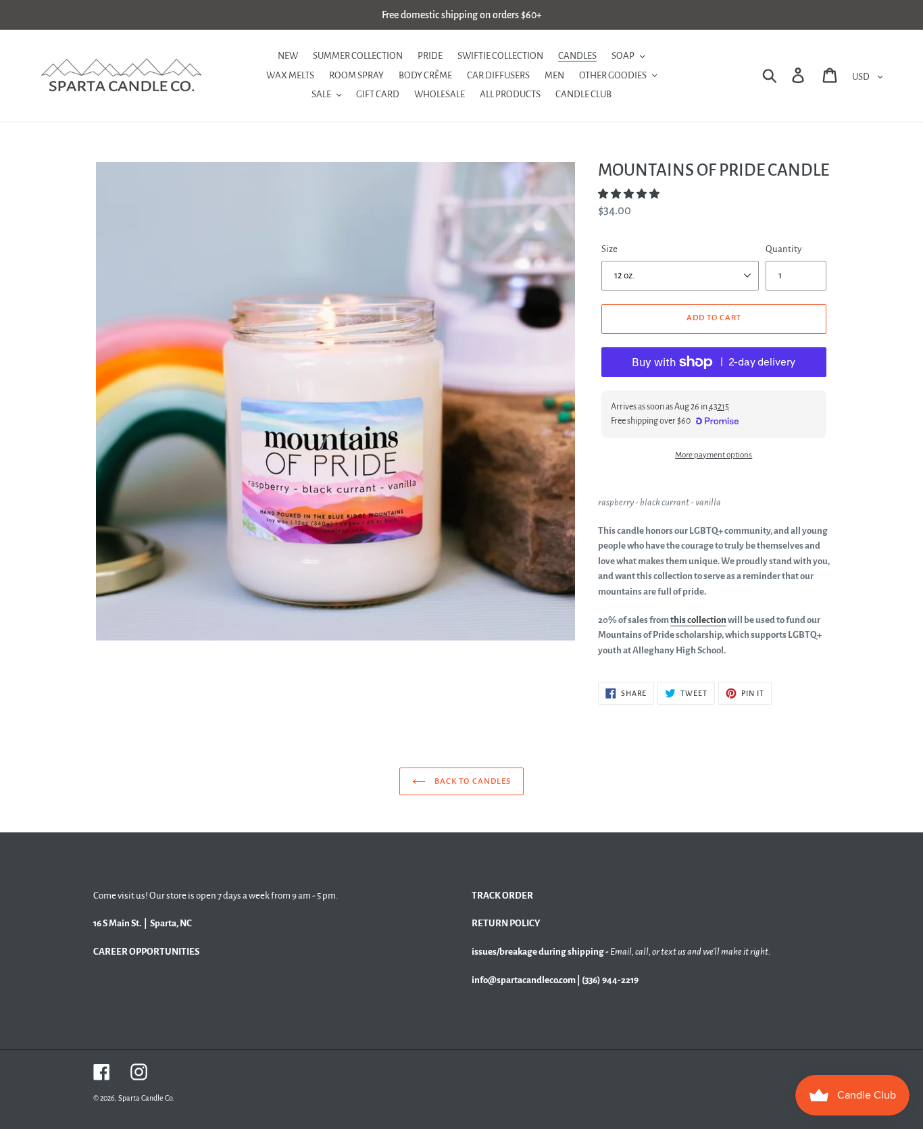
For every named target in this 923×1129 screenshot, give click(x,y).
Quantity (783, 249)
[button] (629, 194)
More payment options (713, 455)
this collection (698, 620)
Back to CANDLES (471, 781)
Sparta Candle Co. (146, 1098)
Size (609, 249)
